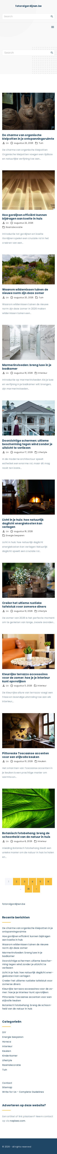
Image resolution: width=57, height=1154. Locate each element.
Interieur (42, 373)
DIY (4, 1032)
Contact (7, 1083)
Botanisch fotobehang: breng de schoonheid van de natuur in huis (26, 835)
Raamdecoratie (14, 227)
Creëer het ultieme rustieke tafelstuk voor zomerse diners (24, 604)
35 (28, 888)
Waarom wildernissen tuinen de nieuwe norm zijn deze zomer (25, 291)
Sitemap (7, 1087)
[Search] (52, 16)
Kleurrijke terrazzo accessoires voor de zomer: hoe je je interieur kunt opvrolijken (26, 677)
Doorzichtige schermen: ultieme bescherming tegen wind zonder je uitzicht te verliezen (27, 444)
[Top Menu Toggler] (52, 27)
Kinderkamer (10, 1055)
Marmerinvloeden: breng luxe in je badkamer (26, 367)
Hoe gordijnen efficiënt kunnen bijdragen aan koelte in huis (24, 216)
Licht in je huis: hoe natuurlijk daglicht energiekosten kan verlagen (23, 523)
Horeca (6, 1041)
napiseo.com (17, 1120)
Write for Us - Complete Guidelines (23, 1092)
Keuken (42, 761)
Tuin (41, 143)
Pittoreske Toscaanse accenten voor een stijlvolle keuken (25, 755)
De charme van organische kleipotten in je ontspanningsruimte (28, 137)
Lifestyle (42, 452)
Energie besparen (15, 535)
